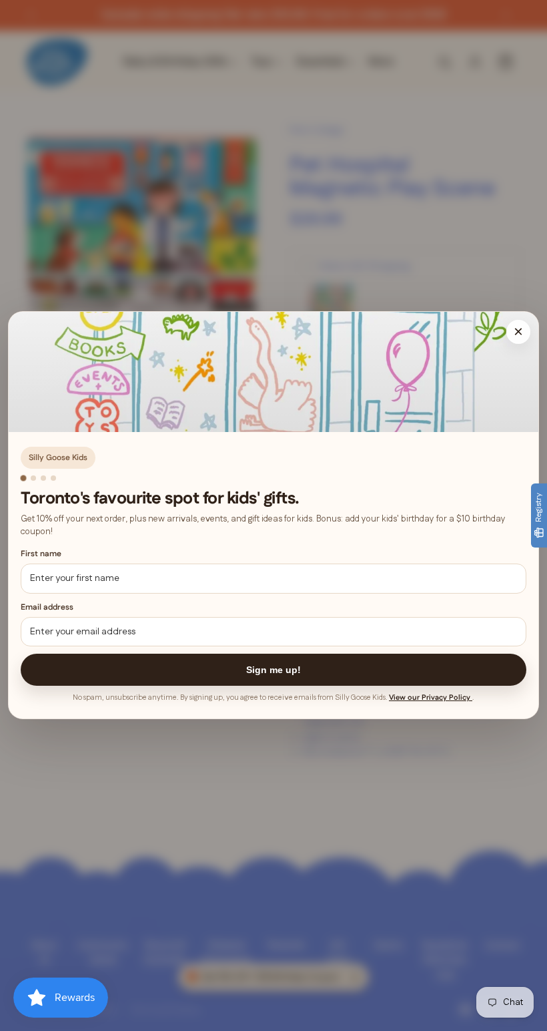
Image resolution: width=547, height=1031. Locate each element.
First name (41, 554)
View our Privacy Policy (430, 698)
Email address (47, 607)
